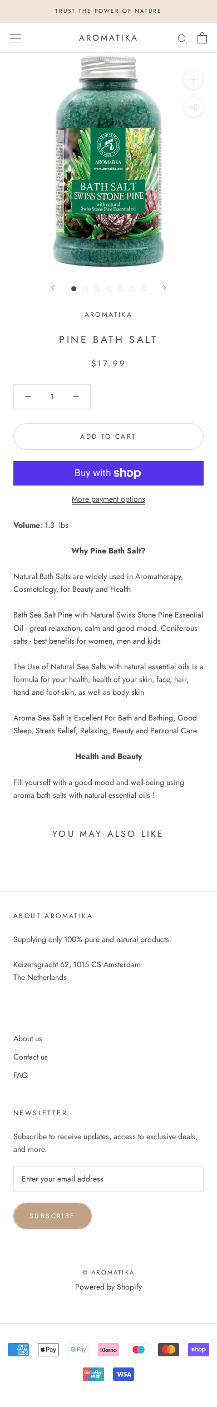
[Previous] (53, 287)
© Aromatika (108, 1272)
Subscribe (52, 1216)
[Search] (182, 37)
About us (27, 1038)
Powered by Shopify (108, 1286)
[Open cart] (202, 37)
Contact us (30, 1056)
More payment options (108, 498)
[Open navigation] (15, 37)
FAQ (20, 1075)
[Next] (164, 287)
